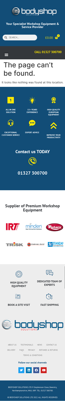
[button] (6, 55)
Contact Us (51, 345)
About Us (12, 345)
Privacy (31, 350)
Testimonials (27, 345)
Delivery (11, 350)
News (39, 345)
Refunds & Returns (48, 350)
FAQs (21, 350)
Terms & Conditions (32, 355)
